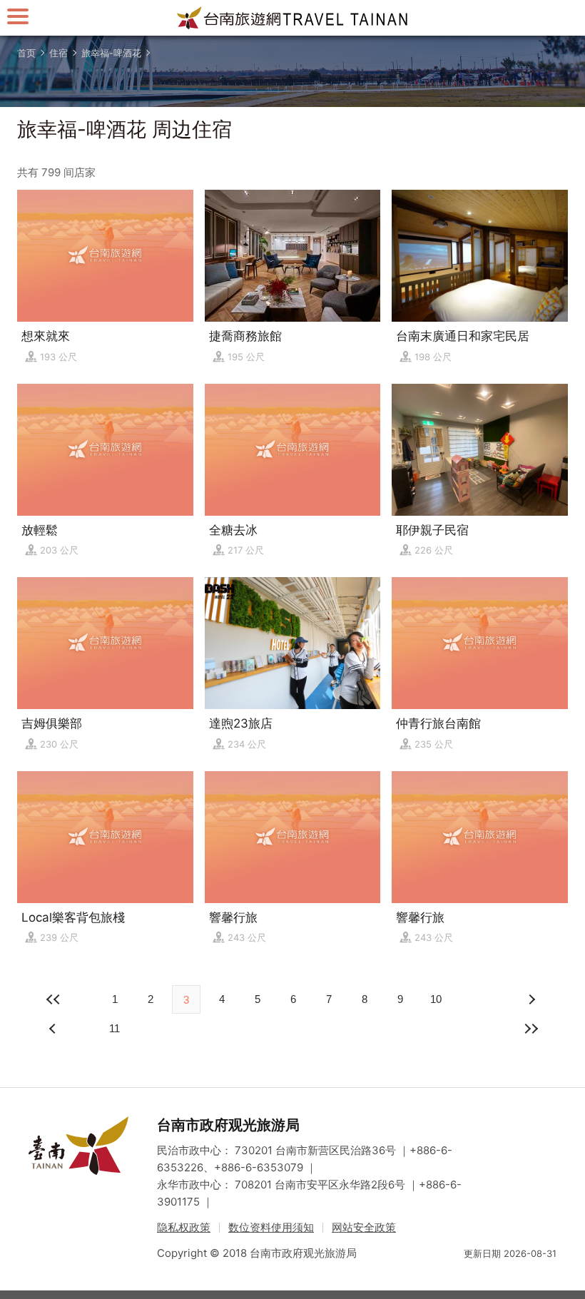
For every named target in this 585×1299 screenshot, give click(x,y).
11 (114, 1028)
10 (436, 999)
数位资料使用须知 (271, 1227)
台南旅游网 (292, 17)
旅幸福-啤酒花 (111, 52)
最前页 (54, 999)
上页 (531, 999)
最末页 (531, 1028)
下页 (54, 1028)
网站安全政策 (364, 1227)
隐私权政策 (183, 1227)
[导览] (18, 16)
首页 (26, 52)
